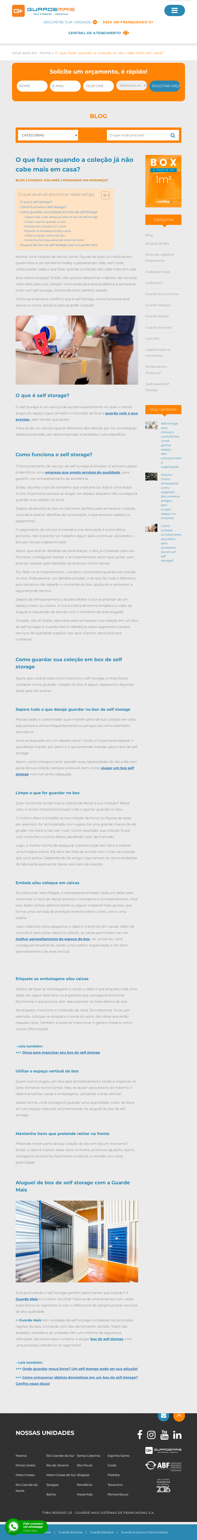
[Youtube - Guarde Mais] (161, 1435)
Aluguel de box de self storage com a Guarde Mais (59, 245)
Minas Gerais (25, 1465)
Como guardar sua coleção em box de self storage (59, 212)
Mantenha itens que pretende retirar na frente (54, 240)
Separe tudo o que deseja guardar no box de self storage (61, 217)
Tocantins (115, 1485)
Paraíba (114, 1475)
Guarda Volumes (44, 180)
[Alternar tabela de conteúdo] (103, 195)
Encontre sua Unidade (67, 22)
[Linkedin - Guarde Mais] (174, 1435)
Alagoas (83, 1475)
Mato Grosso (25, 1475)
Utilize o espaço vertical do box (45, 235)
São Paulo (84, 1465)
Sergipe (52, 1485)
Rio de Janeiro (57, 1465)
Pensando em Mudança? (85, 180)
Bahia (51, 1494)
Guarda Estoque (158, 305)
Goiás (112, 1465)
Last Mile (152, 338)
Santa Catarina (88, 1456)
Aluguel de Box (157, 243)
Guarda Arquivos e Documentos (144, 1532)
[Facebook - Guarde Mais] (137, 1435)
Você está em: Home (31, 53)
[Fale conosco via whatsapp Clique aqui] (13, 1526)
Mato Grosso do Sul (61, 1475)
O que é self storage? (36, 202)
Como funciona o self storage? (43, 207)
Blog (20, 180)
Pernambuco (118, 1494)
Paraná (21, 1456)
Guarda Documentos (161, 294)
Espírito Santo (118, 1456)
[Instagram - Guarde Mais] (148, 1435)
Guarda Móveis (157, 316)
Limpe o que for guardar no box (45, 221)
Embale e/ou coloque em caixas (45, 226)
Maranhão (85, 1494)
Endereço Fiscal (157, 272)
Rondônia (84, 1485)
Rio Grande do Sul (60, 1456)
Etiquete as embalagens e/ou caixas (48, 231)
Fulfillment (154, 283)
